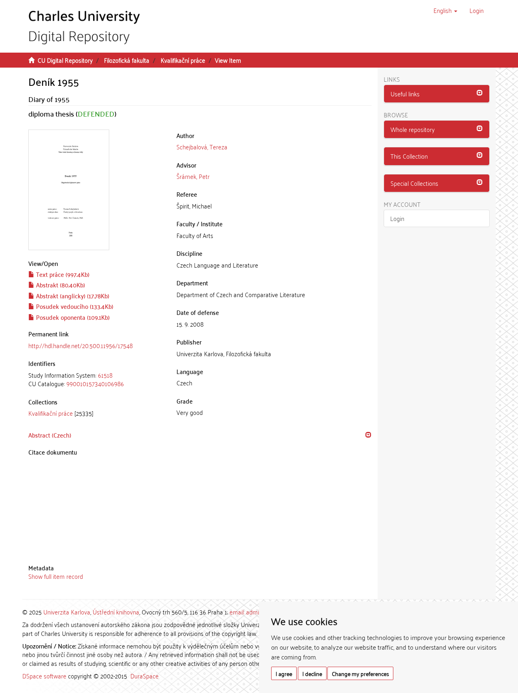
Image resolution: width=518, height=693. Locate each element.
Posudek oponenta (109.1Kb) (72, 317)
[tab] (96, 379)
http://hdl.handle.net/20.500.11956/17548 (80, 345)
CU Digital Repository (65, 60)
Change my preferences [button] (360, 673)
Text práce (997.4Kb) (61, 274)
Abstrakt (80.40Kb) (59, 284)
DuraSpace (144, 675)
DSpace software (44, 675)
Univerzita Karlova (66, 611)
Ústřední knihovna (116, 611)
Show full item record (55, 576)
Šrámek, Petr (193, 176)
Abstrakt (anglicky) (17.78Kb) (71, 295)
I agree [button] (284, 673)
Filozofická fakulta (126, 60)
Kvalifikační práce (183, 60)
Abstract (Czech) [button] (49, 434)
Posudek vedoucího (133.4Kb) (73, 306)
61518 (105, 375)
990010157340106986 (95, 383)
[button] (445, 10)
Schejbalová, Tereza (201, 146)
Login (397, 218)
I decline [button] (312, 673)
